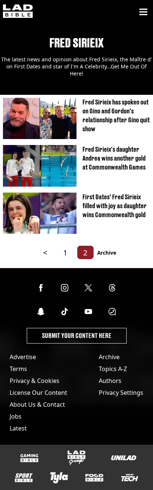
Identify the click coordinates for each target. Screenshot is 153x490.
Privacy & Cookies (34, 381)
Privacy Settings (121, 393)
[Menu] (143, 12)
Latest (18, 428)
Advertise (23, 357)
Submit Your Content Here (76, 335)
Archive (106, 252)
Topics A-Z (113, 369)
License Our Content (38, 393)
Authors (110, 381)
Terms (18, 369)
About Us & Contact (37, 404)
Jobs (16, 416)
